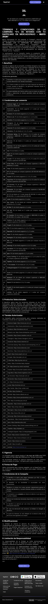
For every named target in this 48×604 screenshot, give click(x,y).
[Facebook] (11, 577)
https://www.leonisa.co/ (19, 447)
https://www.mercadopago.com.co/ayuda (22, 553)
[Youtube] (17, 577)
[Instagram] (13, 577)
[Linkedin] (15, 577)
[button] (44, 2)
